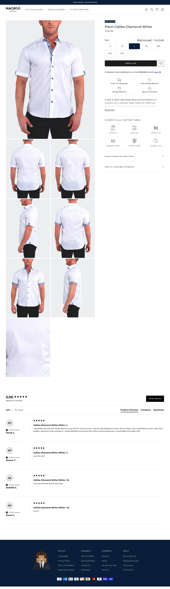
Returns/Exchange (131, 561)
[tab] (129, 410)
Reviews (105, 556)
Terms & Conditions (66, 565)
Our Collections (34, 9)
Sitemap (105, 570)
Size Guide (159, 40)
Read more (110, 110)
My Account (128, 565)
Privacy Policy (64, 561)
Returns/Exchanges (66, 570)
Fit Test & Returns (79, 9)
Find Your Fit (128, 570)
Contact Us (85, 565)
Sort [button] (8, 410)
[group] (19, 397)
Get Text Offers (87, 556)
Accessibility (63, 556)
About (104, 561)
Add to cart (130, 63)
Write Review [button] (155, 398)
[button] (161, 63)
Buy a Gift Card (129, 556)
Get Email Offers (88, 561)
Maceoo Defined (56, 9)
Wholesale (85, 570)
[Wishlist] (157, 9)
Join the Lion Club (109, 565)
